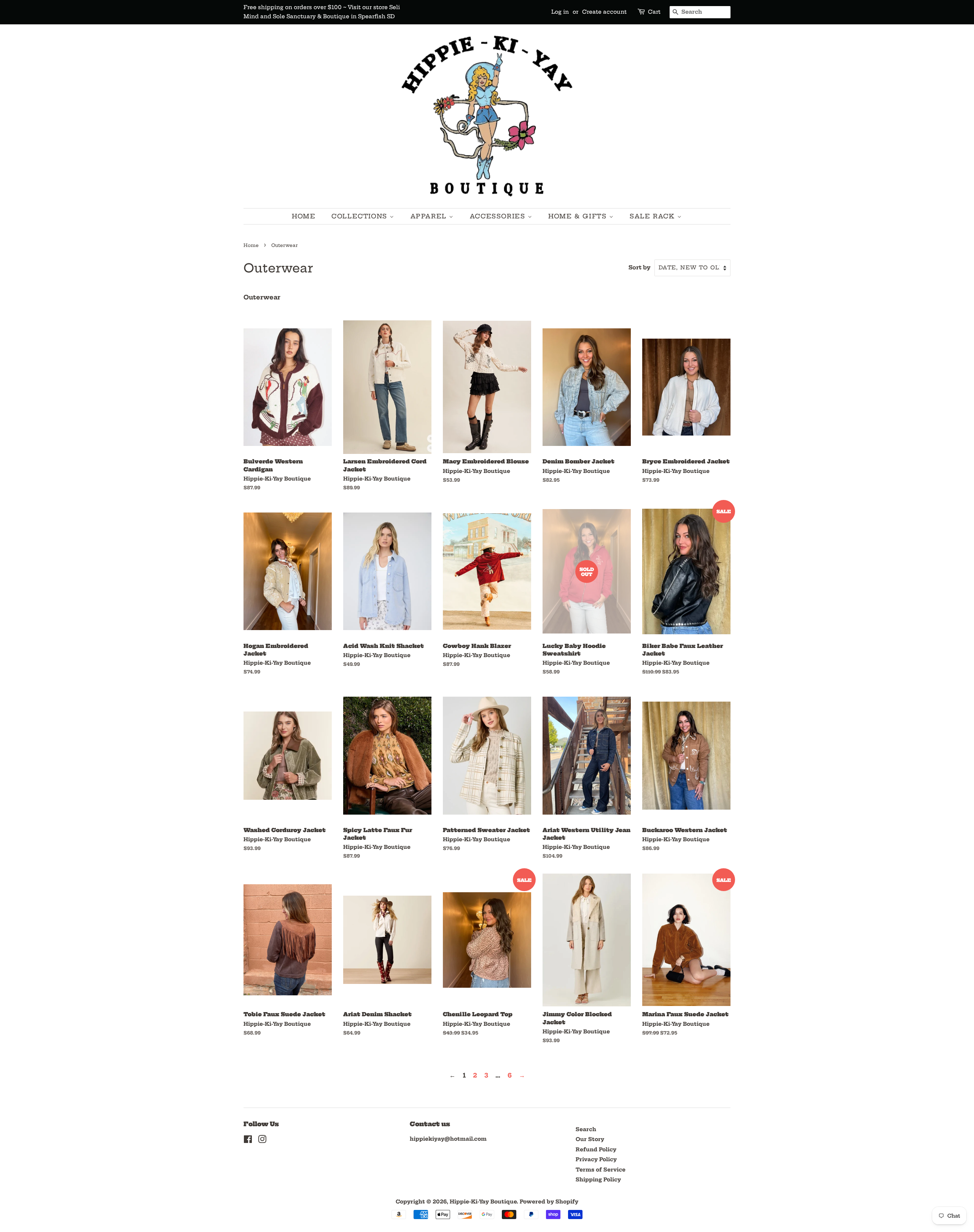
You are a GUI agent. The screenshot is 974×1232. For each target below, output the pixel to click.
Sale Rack (653, 216)
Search (586, 1129)
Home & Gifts (578, 216)
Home (303, 216)
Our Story (590, 1139)
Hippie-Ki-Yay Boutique (483, 1202)
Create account (604, 11)
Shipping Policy (598, 1179)
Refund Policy (596, 1149)
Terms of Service (600, 1170)
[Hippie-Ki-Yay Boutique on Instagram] (262, 1141)
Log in (560, 11)
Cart (654, 11)
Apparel (430, 216)
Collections (360, 216)
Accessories (499, 216)
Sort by (640, 267)
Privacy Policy (596, 1159)
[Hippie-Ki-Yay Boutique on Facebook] (248, 1141)
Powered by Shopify (549, 1202)
